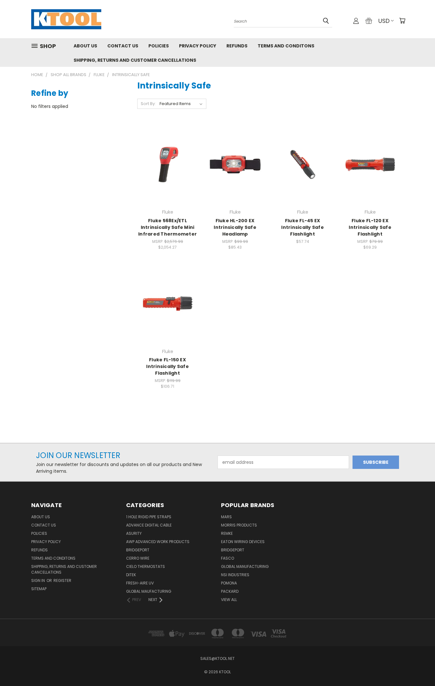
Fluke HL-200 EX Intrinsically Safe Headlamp (235, 227)
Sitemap (38, 588)
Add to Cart (168, 175)
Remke (227, 533)
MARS (226, 517)
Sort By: (148, 104)
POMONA (229, 583)
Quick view (167, 151)
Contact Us (122, 46)
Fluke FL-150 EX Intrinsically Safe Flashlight (167, 366)
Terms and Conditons (286, 46)
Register (62, 580)
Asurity (134, 533)
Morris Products (239, 525)
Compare (165, 163)
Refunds (236, 46)
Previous (418, 666)
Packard (230, 591)
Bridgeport (137, 550)
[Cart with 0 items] (402, 21)
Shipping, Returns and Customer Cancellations (135, 60)
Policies (158, 46)
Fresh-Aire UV (140, 583)
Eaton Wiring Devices (243, 541)
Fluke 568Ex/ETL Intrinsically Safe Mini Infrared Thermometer (167, 227)
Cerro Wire (137, 558)
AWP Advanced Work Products (157, 541)
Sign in (38, 580)
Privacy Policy (197, 46)
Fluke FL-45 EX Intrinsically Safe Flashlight (302, 227)
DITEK (131, 574)
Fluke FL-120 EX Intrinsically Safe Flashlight (370, 227)
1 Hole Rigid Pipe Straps (148, 517)
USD (383, 21)
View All (229, 599)
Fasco (227, 558)
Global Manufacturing (245, 566)
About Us (85, 46)
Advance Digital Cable (149, 525)
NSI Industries (235, 574)
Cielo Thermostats (145, 566)
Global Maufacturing (148, 591)
